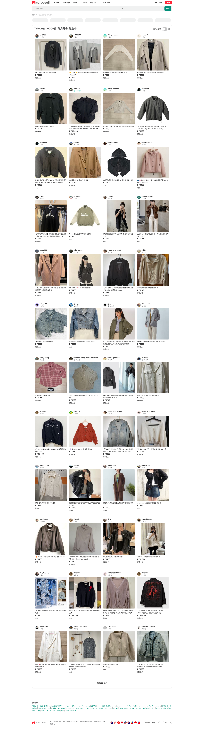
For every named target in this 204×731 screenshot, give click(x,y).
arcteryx (159, 708)
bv (106, 708)
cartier (115, 708)
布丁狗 (49, 710)
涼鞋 (103, 706)
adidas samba (129, 708)
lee (49, 708)
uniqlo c (67, 706)
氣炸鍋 (108, 706)
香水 (54, 710)
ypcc (67, 710)
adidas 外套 (70, 708)
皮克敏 (93, 706)
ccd (49, 706)
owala (114, 706)
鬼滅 (41, 706)
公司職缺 (75, 721)
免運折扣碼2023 (57, 706)
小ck (98, 706)
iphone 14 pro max (91, 708)
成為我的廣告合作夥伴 (85, 721)
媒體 (64, 721)
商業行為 (52, 724)
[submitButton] (167, 8)
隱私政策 (102, 721)
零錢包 (101, 708)
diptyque (158, 706)
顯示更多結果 (102, 683)
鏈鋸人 (166, 708)
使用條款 (96, 721)
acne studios (127, 706)
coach (43, 710)
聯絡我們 (58, 721)
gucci (110, 708)
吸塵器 (53, 708)
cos (62, 710)
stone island (42, 708)
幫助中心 (52, 721)
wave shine (79, 708)
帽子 (58, 710)
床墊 (73, 706)
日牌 (134, 706)
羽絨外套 (35, 706)
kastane (138, 708)
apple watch (80, 706)
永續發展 (69, 721)
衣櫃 (45, 706)
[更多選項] (36, 83)
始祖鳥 (148, 708)
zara (38, 710)
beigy (88, 706)
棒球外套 (165, 706)
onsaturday (141, 706)
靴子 (153, 708)
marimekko (61, 708)
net (143, 708)
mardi (121, 708)
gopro (119, 706)
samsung (73, 710)
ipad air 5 (150, 706)
